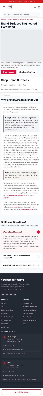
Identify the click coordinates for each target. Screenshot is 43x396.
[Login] (35, 7)
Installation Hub (6, 320)
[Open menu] (4, 7)
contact (16, 207)
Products (4, 85)
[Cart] (39, 7)
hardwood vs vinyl (26, 209)
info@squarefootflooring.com (14, 349)
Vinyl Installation (28, 313)
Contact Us (4, 327)
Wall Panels (4, 313)
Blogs (24, 324)
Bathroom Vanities (7, 310)
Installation (12, 85)
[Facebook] (2, 294)
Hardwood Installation (30, 306)
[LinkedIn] (14, 294)
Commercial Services (29, 320)
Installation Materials (7, 317)
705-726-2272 (9, 371)
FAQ (24, 85)
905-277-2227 (9, 345)
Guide (19, 85)
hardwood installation (15, 195)
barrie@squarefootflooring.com (14, 375)
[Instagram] (6, 294)
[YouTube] (10, 294)
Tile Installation (27, 303)
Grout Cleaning (27, 317)
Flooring (3, 303)
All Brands (4, 324)
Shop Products (8, 72)
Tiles (2, 306)
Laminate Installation (29, 310)
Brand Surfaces (13, 19)
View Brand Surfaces (27, 72)
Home (3, 19)
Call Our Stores (22, 392)
